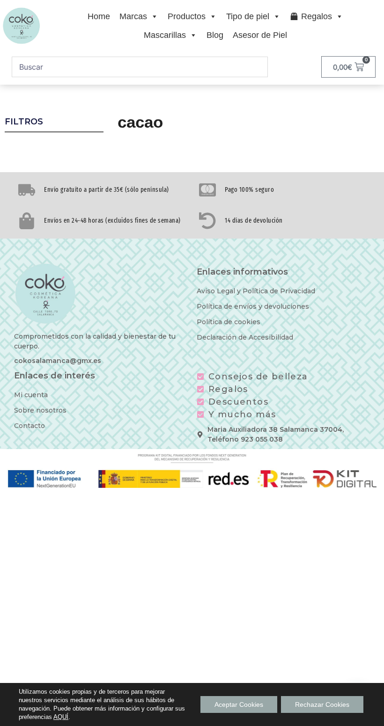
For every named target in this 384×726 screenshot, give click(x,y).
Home (99, 16)
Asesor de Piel (260, 35)
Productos (187, 16)
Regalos (316, 16)
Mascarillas (165, 35)
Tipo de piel (247, 16)
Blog (215, 35)
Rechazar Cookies (322, 704)
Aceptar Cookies (238, 704)
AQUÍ (60, 716)
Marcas (133, 16)
